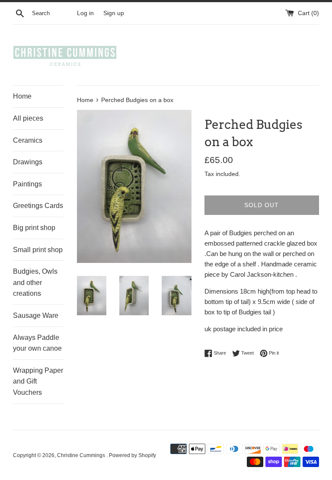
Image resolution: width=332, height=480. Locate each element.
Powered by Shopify (132, 455)
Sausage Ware (35, 315)
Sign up (113, 13)
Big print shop (34, 227)
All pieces (28, 118)
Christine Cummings (81, 455)
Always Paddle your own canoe (37, 343)
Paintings (27, 184)
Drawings (27, 162)
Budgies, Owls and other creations (35, 282)
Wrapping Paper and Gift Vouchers (38, 381)
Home (22, 96)
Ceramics (27, 140)
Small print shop (38, 249)
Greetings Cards (38, 205)
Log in (85, 13)
